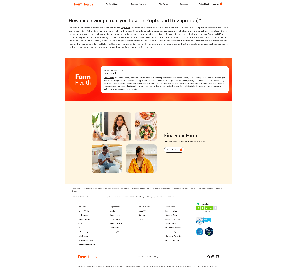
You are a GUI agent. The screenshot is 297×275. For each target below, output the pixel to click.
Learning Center (116, 232)
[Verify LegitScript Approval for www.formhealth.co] (209, 231)
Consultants (115, 219)
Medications (83, 215)
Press (141, 219)
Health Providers (117, 223)
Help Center (83, 236)
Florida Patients (172, 240)
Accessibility (170, 232)
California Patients (173, 236)
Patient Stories (84, 219)
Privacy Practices (172, 219)
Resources (184, 4)
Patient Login (204, 4)
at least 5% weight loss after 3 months (171, 40)
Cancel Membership (86, 244)
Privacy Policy (171, 211)
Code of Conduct (172, 215)
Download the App (86, 240)
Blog (80, 227)
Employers (114, 211)
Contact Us (114, 227)
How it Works (83, 211)
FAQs (80, 223)
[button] (112, 4)
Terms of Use (170, 223)
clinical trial (163, 34)
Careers (142, 215)
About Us (143, 211)
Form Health (109, 78)
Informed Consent (173, 227)
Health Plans (115, 215)
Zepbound (125, 27)
